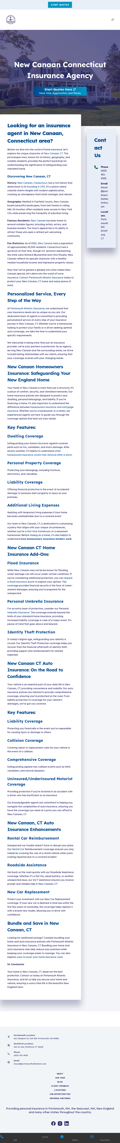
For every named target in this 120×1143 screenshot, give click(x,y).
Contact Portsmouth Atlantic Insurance (41, 277)
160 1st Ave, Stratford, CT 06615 (28, 1047)
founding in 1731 (35, 186)
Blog (60, 1082)
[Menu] (112, 19)
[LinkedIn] (66, 1123)
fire (25, 447)
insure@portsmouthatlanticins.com (30, 1064)
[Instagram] (60, 1123)
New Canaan (38, 220)
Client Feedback (60, 1086)
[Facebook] (53, 1123)
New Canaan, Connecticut (32, 182)
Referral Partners (60, 1098)
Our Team (60, 1078)
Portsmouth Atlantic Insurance (27, 308)
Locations (60, 1090)
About (60, 1074)
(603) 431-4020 (104, 174)
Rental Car (18, 849)
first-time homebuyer (39, 531)
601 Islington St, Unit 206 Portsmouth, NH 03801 (36, 1038)
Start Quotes (60, 4)
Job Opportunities (60, 1094)
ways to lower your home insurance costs (40, 957)
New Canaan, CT (53, 153)
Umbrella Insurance (18, 612)
